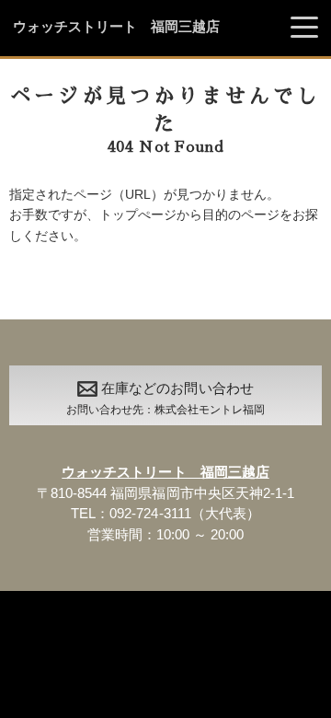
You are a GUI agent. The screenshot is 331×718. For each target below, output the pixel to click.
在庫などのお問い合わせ (165, 398)
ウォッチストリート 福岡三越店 (116, 26)
